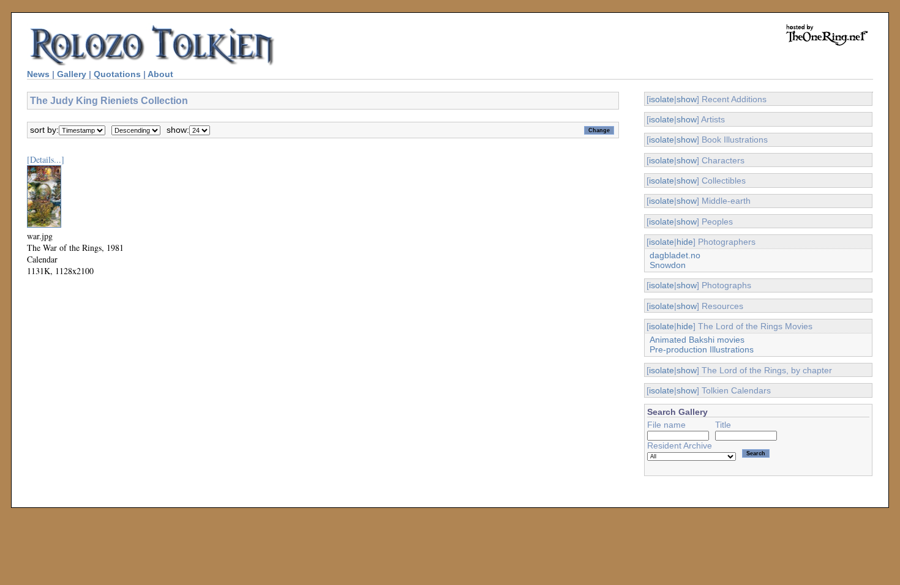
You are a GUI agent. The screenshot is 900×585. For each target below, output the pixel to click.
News (38, 74)
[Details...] (45, 159)
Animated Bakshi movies (697, 340)
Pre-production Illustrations (702, 349)
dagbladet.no (675, 255)
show (687, 99)
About (160, 74)
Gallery (71, 74)
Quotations (117, 74)
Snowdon (668, 265)
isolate (661, 99)
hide (685, 242)
